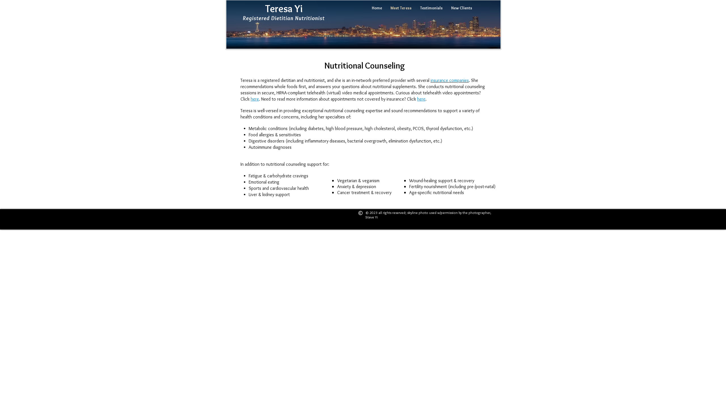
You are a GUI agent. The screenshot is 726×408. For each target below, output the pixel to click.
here (255, 99)
